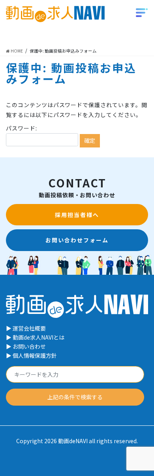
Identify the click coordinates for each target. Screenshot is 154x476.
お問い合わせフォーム (77, 240)
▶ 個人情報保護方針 (31, 355)
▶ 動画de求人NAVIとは (35, 337)
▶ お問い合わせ (26, 346)
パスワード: (21, 128)
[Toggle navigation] (141, 11)
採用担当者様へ (77, 215)
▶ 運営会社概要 (26, 328)
